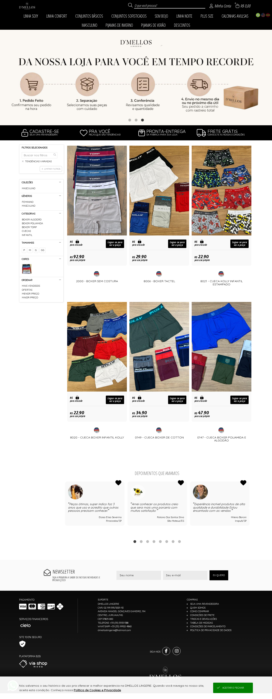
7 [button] (173, 541)
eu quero (219, 575)
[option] (136, 77)
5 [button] (160, 541)
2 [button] (136, 120)
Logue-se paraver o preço (115, 244)
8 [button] (179, 541)
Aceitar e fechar (233, 687)
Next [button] (249, 508)
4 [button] (154, 541)
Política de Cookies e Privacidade (97, 690)
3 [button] (142, 120)
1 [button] (130, 120)
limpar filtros (52, 169)
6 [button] (166, 541)
